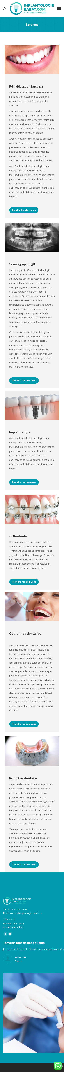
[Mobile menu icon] (59, 8)
